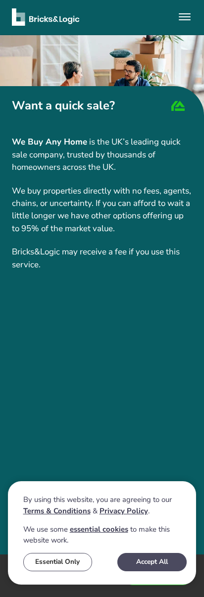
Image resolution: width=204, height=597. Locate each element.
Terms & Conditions (57, 511)
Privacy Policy (124, 511)
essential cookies (99, 529)
